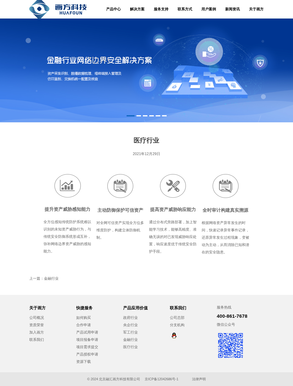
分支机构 (177, 325)
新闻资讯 (232, 9)
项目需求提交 (87, 347)
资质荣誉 (36, 325)
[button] (131, 115)
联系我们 (36, 340)
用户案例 (208, 9)
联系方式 (185, 9)
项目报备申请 (87, 340)
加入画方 (36, 332)
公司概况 (36, 318)
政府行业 (130, 318)
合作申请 (83, 325)
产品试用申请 (87, 332)
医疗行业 (130, 347)
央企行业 (130, 325)
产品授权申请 (87, 354)
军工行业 (130, 332)
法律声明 (199, 379)
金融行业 (130, 340)
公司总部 (177, 318)
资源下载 (83, 362)
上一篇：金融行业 (44, 278)
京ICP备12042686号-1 (162, 379)
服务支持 (161, 9)
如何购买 (83, 318)
